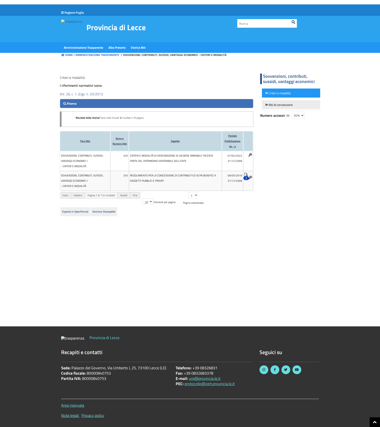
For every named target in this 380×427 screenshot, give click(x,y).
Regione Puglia (74, 12)
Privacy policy (92, 415)
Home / (70, 55)
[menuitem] (83, 47)
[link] (291, 93)
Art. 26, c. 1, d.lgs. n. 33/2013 (81, 94)
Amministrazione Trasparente (97, 55)
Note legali (70, 415)
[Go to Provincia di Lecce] (71, 21)
